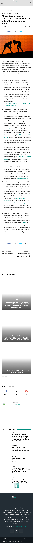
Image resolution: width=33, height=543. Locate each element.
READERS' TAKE (16, 335)
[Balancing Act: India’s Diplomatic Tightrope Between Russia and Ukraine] (6, 480)
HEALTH (16, 368)
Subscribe (26, 390)
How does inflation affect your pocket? (7, 254)
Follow (16, 390)
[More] (26, 31)
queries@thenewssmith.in (20, 526)
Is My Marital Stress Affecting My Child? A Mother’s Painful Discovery (16, 339)
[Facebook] (12, 530)
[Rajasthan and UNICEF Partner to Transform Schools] (16, 358)
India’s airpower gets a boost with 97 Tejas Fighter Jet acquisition (24, 255)
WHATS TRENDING (13, 13)
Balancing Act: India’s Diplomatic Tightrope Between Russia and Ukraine (21, 481)
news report (8, 128)
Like (7, 390)
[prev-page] (3, 377)
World (13, 477)
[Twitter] (21, 530)
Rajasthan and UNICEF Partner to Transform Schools (17, 371)
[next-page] (6, 377)
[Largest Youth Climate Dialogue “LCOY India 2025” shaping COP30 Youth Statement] (6, 469)
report (24, 222)
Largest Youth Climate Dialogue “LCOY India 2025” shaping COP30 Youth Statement (21, 470)
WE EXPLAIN (9, 10)
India (16, 299)
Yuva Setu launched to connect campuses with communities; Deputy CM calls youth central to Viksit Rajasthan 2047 (16, 304)
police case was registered (21, 203)
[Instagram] (16, 530)
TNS (4, 26)
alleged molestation (22, 178)
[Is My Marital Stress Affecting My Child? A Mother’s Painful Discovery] (16, 326)
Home (3, 10)
